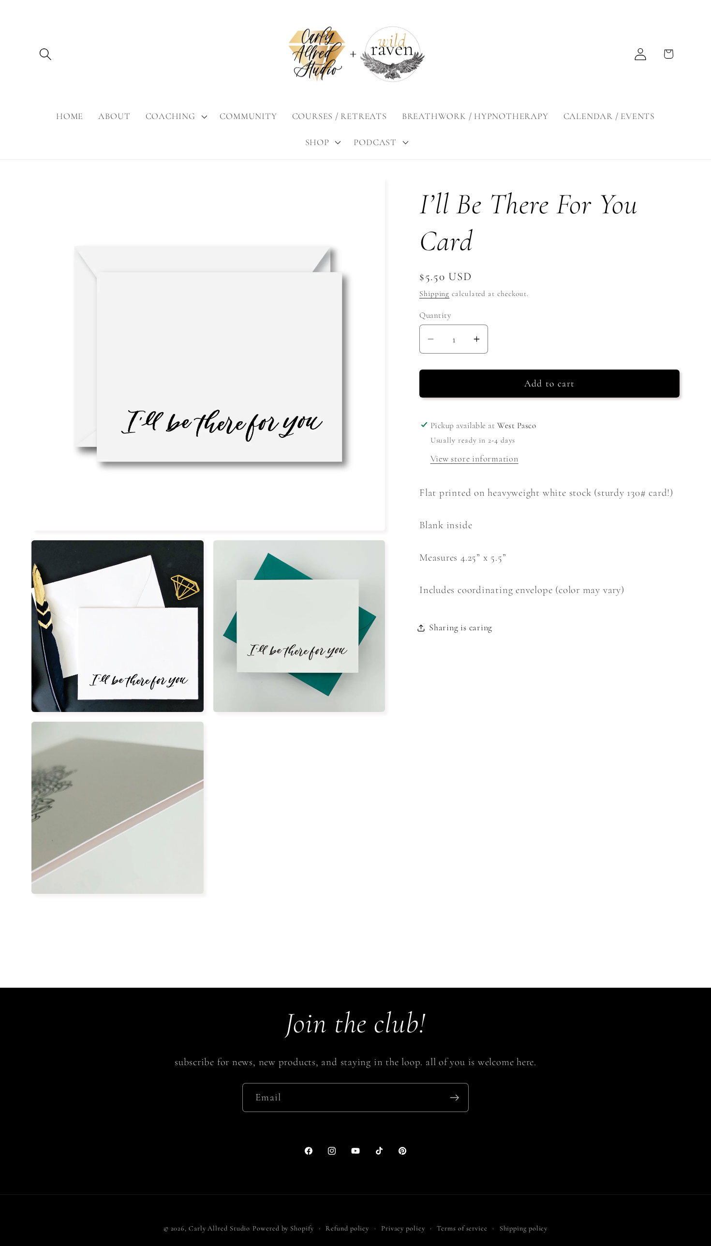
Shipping (434, 293)
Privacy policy (403, 1228)
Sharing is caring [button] (460, 627)
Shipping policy (524, 1228)
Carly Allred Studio (219, 1228)
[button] (45, 54)
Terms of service (462, 1228)
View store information (474, 458)
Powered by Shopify (282, 1228)
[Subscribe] (454, 1097)
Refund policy (347, 1228)
